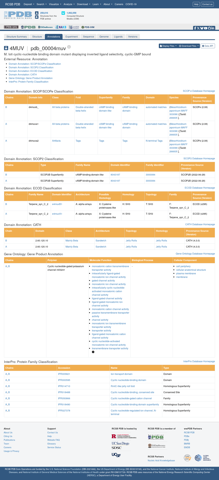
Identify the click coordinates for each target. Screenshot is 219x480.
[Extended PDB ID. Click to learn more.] (69, 46)
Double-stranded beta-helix (84, 108)
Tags (78, 140)
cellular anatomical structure (191, 269)
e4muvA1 (57, 213)
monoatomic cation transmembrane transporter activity (110, 267)
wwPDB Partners (193, 428)
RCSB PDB (12, 4)
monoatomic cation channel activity (110, 309)
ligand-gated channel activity (107, 298)
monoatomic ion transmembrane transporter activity (109, 325)
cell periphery (183, 266)
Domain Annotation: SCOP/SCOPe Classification (35, 63)
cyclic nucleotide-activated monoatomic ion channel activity (109, 342)
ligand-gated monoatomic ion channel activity (107, 303)
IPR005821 (64, 374)
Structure (37, 36)
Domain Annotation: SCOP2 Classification (31, 67)
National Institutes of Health (86, 472)
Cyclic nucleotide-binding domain (128, 380)
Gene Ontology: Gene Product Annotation (31, 78)
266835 (173, 117)
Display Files (168, 45)
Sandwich (101, 240)
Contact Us (52, 432)
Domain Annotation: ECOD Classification (30, 71)
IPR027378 (64, 410)
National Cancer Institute (162, 469)
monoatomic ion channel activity (109, 284)
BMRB (187, 443)
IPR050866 (64, 398)
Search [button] (41, 4)
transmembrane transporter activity (110, 348)
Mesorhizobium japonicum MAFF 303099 (178, 110)
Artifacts (56, 140)
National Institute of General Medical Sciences (44, 472)
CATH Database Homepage (200, 224)
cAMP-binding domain (129, 108)
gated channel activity (103, 280)
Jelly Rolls (131, 240)
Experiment (72, 36)
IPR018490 (64, 404)
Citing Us (8, 436)
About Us (8, 432)
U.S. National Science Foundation (65, 469)
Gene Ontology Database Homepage (195, 253)
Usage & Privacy (11, 451)
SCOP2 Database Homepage (199, 158)
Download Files (189, 45)
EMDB (187, 447)
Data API (209, 45)
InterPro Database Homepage (199, 361)
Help (196, 4)
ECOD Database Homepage (200, 187)
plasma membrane (186, 273)
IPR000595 (64, 380)
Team (6, 443)
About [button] (107, 4)
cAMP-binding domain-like (106, 108)
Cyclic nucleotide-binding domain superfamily (135, 404)
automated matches (156, 107)
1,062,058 (71, 12)
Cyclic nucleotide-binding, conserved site (132, 392)
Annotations (53, 36)
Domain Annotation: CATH (23, 74)
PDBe (186, 436)
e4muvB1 (57, 204)
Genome (104, 36)
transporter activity (101, 330)
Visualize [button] (54, 4)
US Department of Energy (113, 469)
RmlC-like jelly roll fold (123, 386)
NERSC (91, 475)
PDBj (186, 439)
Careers (119, 4)
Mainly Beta (72, 240)
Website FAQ (53, 439)
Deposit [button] (28, 4)
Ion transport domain (121, 374)
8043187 (115, 174)
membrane (182, 277)
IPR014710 (64, 386)
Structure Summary (17, 36)
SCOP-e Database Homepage (199, 91)
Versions (132, 36)
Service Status (54, 447)
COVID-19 (131, 4)
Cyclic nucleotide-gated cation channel (131, 398)
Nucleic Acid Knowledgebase (161, 460)
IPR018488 (64, 392)
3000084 (150, 174)
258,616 (44, 12)
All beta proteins (60, 107)
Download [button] (82, 4)
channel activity (100, 319)
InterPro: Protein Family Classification (28, 81)
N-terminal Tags (154, 140)
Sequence (88, 36)
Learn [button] (96, 4)
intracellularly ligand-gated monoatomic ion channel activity (109, 275)
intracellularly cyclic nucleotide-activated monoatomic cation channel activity (108, 291)
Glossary (51, 443)
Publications (9, 439)
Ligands (118, 36)
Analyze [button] (68, 4)
